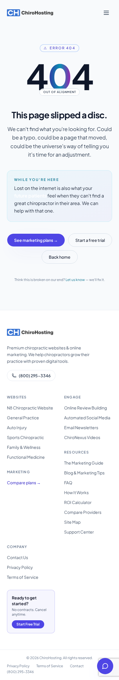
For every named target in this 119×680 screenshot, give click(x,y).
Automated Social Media (87, 417)
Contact (77, 666)
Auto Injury (17, 427)
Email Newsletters (81, 427)
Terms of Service (22, 577)
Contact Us (17, 557)
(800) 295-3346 (35, 375)
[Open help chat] (105, 666)
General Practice (23, 417)
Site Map (72, 522)
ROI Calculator (78, 502)
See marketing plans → (36, 240)
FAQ (68, 482)
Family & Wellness (23, 447)
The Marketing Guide (83, 462)
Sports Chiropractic (25, 437)
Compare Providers (82, 512)
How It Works (76, 492)
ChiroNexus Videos (82, 437)
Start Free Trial (28, 624)
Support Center (79, 531)
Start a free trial (90, 240)
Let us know (75, 280)
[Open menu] (106, 13)
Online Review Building (85, 407)
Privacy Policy (20, 567)
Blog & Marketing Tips (84, 472)
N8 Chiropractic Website (30, 407)
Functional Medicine (26, 457)
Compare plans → (24, 482)
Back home (59, 257)
